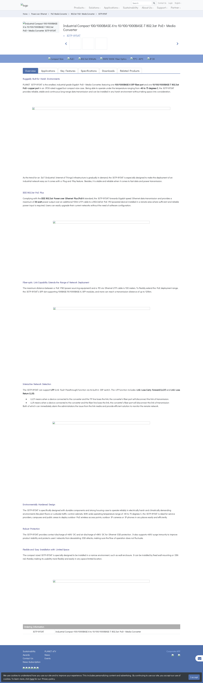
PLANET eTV (50, 651)
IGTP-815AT (102, 14)
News (47, 654)
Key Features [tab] (67, 70)
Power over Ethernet (39, 14)
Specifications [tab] (89, 70)
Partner (175, 7)
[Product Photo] (41, 26)
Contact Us (162, 3)
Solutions (94, 7)
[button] (66, 43)
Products (79, 7)
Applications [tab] (48, 70)
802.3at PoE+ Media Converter (83, 14)
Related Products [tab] (129, 70)
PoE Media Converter (59, 14)
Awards (26, 654)
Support (161, 7)
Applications (111, 7)
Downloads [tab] (108, 70)
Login (170, 3)
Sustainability (130, 7)
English (177, 3)
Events (48, 658)
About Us (147, 7)
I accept (194, 677)
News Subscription (31, 661)
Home (25, 14)
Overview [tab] (30, 70)
